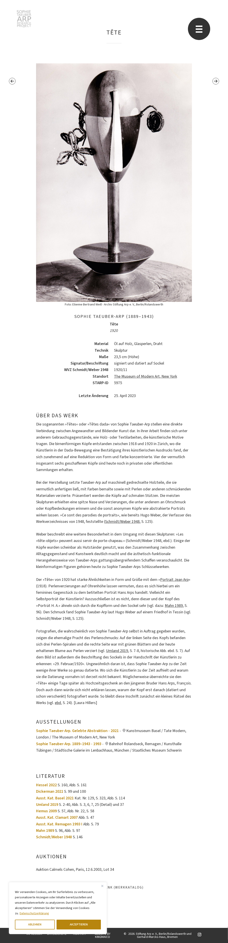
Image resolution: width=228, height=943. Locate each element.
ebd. (58, 703)
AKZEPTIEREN (79, 924)
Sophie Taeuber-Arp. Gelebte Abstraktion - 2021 (77, 731)
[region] (58, 908)
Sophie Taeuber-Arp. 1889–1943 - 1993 (68, 744)
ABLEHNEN (34, 924)
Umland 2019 (117, 651)
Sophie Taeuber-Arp (24, 19)
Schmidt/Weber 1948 (122, 521)
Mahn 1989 (174, 605)
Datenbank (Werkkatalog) (116, 887)
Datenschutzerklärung (34, 913)
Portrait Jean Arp (174, 579)
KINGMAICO (102, 937)
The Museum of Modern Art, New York (145, 376)
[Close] (102, 886)
